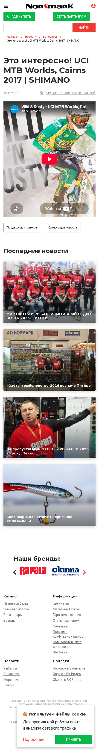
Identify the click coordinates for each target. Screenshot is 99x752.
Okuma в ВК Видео (67, 680)
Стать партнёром (71, 16)
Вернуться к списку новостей (68, 92)
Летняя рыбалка (16, 603)
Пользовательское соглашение (67, 644)
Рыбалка (10, 668)
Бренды (9, 620)
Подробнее (33, 739)
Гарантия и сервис (67, 615)
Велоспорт (11, 674)
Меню (9, 6)
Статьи (8, 685)
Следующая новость (63, 227)
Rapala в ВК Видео (67, 674)
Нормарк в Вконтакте (69, 668)
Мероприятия (13, 680)
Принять (73, 739)
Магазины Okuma (66, 609)
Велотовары (12, 615)
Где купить (21, 16)
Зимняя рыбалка (16, 609)
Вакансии (60, 652)
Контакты (60, 626)
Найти (84, 27)
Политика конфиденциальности (70, 634)
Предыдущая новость (22, 227)
